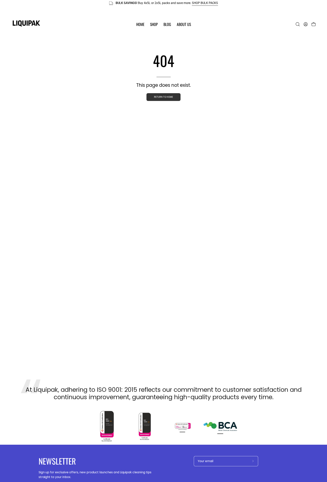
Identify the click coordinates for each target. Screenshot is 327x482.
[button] (154, 24)
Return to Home (163, 96)
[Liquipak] (26, 24)
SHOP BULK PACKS (205, 3)
